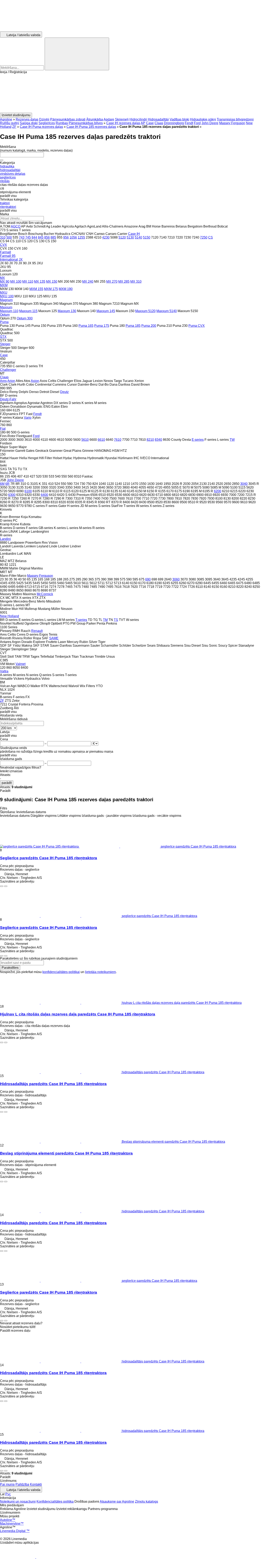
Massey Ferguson (232, 123)
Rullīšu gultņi (9, 123)
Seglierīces (47, 123)
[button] (130, 93)
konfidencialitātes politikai (61, 972)
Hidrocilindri (138, 119)
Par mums (7, 1484)
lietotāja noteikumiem (100, 972)
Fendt (189, 123)
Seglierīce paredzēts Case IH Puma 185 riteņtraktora (48, 858)
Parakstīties (10, 967)
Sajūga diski (29, 123)
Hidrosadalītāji (158, 119)
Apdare (109, 119)
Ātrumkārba (94, 119)
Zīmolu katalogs (146, 1501)
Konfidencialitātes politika (55, 1501)
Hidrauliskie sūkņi (203, 119)
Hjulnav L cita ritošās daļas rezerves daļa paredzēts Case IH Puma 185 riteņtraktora (77, 1014)
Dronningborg (174, 123)
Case (150, 123)
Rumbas (62, 123)
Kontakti (36, 1484)
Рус (8, 1494)
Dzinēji (44, 119)
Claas (159, 123)
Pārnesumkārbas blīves (86, 123)
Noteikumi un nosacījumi (18, 1501)
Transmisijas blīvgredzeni (235, 119)
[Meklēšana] (77, 54)
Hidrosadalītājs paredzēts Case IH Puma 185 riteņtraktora (53, 1084)
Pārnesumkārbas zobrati (67, 119)
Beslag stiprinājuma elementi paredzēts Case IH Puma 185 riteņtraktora (66, 1153)
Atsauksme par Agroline (117, 1501)
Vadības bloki (179, 119)
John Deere (209, 123)
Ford (197, 123)
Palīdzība (22, 1484)
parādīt (7, 783)
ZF (14, 126)
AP (143, 123)
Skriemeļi (122, 119)
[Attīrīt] (1, 160)
